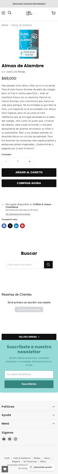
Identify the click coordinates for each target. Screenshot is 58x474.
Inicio (5, 25)
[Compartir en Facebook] (4, 225)
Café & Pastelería (21, 458)
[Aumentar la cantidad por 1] (30, 161)
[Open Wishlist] (5, 469)
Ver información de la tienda (18, 214)
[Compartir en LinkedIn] (16, 225)
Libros (47, 458)
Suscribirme (29, 384)
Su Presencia (30, 461)
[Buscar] (48, 264)
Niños (43, 461)
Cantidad (6, 154)
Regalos (16, 461)
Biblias (37, 458)
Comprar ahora (29, 183)
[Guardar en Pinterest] (22, 225)
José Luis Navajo (15, 71)
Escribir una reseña (29, 309)
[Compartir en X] (10, 225)
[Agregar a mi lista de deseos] (5, 194)
